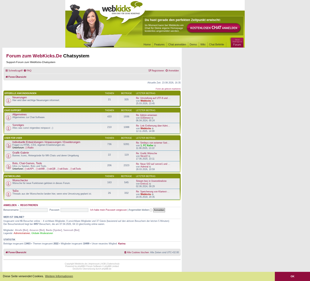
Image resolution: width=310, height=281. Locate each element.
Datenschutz (113, 264)
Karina (121, 243)
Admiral (144, 166)
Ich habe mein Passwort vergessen (108, 210)
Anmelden (10, 205)
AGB (103, 264)
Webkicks (145, 100)
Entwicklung (12, 176)
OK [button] (292, 276)
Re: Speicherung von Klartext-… (153, 191)
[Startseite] (122, 11)
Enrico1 (144, 183)
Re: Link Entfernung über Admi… (153, 125)
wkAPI (30, 168)
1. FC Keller (146, 145)
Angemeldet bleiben (139, 210)
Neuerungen (19, 97)
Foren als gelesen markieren (168, 89)
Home (147, 44)
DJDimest (145, 117)
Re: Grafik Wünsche (146, 153)
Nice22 (144, 156)
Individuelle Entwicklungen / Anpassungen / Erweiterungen (46, 142)
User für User (13, 138)
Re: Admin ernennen (146, 115)
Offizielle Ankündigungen (20, 93)
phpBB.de (106, 269)
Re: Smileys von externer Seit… (153, 142)
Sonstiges (18, 125)
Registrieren (29, 205)
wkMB (41, 168)
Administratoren (22, 233)
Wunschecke (20, 180)
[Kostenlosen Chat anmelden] (213, 28)
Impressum (94, 264)
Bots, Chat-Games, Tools (27, 163)
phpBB (81, 266)
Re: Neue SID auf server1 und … (153, 164)
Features (159, 44)
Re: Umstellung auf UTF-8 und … (153, 98)
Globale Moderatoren (42, 233)
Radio (31, 147)
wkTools (77, 168)
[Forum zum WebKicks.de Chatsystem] (236, 42)
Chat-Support (12, 110)
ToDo (15, 190)
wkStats (64, 168)
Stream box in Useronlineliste (151, 181)
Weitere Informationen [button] (59, 276)
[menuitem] (27, 70)
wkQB (52, 168)
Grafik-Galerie (20, 152)
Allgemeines (19, 114)
